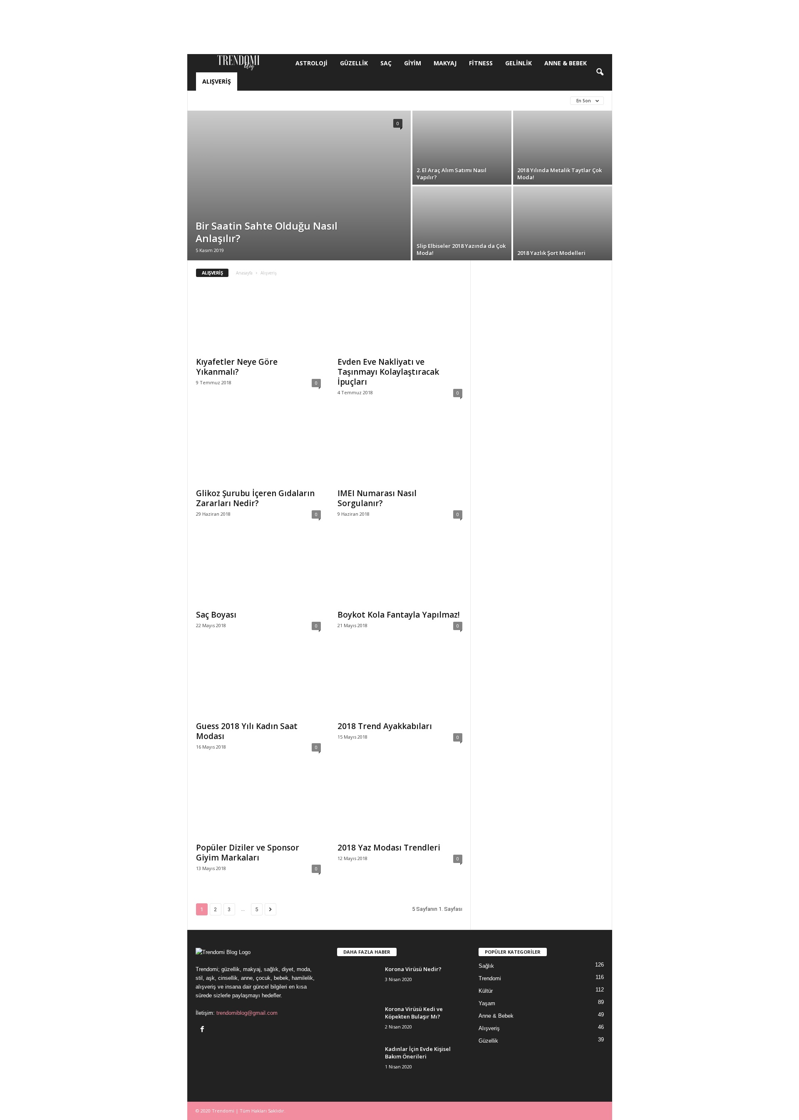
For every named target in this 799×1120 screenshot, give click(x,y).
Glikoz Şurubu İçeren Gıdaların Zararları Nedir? (255, 498)
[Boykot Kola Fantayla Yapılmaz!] (399, 571)
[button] (600, 72)
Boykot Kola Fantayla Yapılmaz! (398, 614)
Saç (386, 63)
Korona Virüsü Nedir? (413, 969)
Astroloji (311, 63)
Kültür (458, 100)
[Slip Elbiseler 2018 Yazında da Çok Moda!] (461, 223)
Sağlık (486, 966)
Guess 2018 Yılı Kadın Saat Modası (247, 731)
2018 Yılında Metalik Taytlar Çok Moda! (559, 173)
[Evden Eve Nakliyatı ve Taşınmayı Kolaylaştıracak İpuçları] (399, 318)
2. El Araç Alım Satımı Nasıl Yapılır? (451, 173)
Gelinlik (518, 63)
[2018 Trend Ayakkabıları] (399, 683)
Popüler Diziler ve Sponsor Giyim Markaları (247, 852)
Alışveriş (216, 81)
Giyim (412, 63)
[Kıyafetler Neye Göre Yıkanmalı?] (258, 318)
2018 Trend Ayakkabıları (384, 726)
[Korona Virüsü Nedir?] (358, 980)
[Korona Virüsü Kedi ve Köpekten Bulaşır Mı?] (358, 1020)
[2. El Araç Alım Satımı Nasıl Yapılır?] (461, 148)
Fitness (481, 63)
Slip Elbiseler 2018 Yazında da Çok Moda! (461, 249)
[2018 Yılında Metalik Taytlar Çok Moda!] (562, 148)
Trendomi (490, 978)
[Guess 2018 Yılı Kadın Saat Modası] (258, 683)
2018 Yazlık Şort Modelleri (551, 253)
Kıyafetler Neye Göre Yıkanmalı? (237, 366)
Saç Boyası (216, 614)
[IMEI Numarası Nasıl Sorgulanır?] (399, 450)
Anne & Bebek (565, 63)
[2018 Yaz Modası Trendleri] (399, 804)
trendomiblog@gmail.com (247, 1013)
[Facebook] (203, 1030)
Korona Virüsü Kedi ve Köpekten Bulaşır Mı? (414, 1012)
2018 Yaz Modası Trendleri (388, 847)
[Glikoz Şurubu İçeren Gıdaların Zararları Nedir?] (258, 450)
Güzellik (354, 63)
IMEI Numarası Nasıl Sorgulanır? (377, 498)
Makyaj (445, 63)
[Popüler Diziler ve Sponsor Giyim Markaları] (258, 804)
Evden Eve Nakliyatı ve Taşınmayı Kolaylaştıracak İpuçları (388, 371)
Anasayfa (244, 273)
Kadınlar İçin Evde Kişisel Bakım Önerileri (418, 1052)
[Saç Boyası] (258, 571)
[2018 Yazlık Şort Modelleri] (562, 223)
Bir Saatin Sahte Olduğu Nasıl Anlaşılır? (266, 232)
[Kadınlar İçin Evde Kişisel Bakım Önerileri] (358, 1060)
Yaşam (487, 1003)
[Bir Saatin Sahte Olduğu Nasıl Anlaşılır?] (299, 185)
